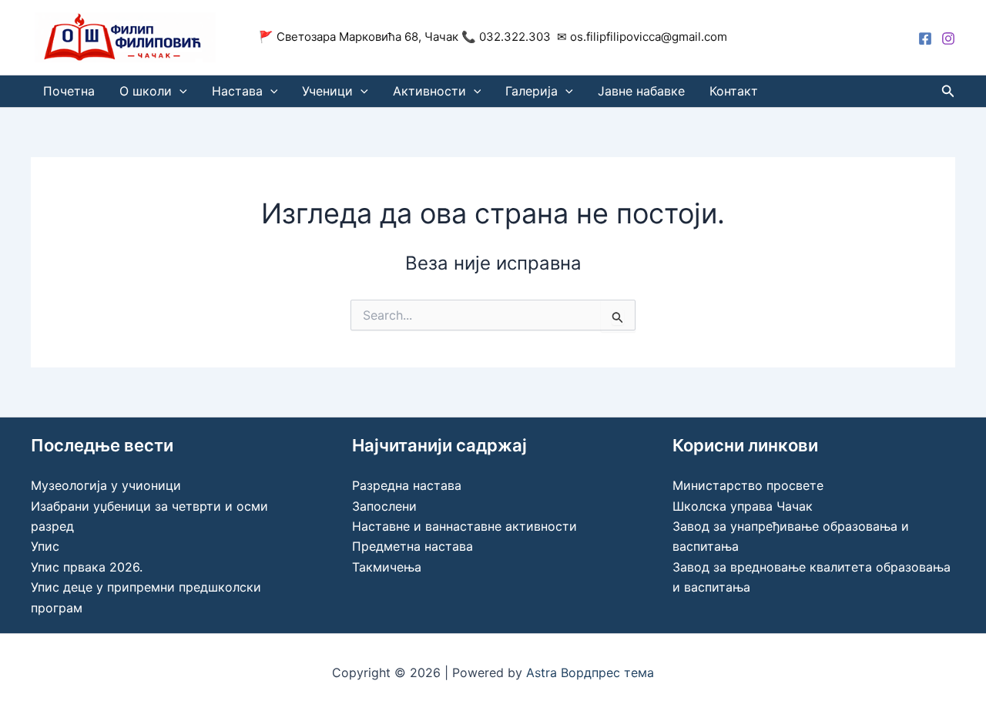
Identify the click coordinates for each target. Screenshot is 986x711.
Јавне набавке (641, 91)
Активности (429, 91)
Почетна (69, 91)
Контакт (733, 91)
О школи (145, 91)
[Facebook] (925, 38)
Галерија (531, 91)
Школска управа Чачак (742, 506)
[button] (179, 91)
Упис (45, 546)
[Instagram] (948, 38)
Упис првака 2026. (87, 567)
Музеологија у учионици (106, 485)
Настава (237, 91)
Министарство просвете (747, 485)
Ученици (327, 91)
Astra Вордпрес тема (590, 672)
